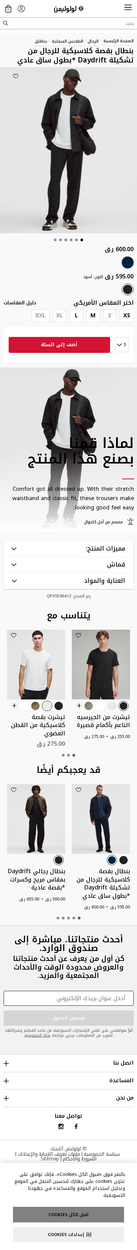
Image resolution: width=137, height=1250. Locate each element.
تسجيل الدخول (68, 1017)
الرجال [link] (93, 41)
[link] (21, 8)
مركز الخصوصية (38, 1035)
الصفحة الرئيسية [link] (118, 41)
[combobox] (68, 23)
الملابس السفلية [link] (67, 41)
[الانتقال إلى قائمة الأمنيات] (15, 76)
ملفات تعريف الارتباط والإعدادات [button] (49, 1154)
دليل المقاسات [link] (20, 303)
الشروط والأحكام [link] (79, 1158)
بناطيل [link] (41, 41)
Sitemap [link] (50, 1158)
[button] (128, 8)
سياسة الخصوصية (102, 1154)
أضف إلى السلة (59, 344)
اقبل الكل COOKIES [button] (68, 1214)
